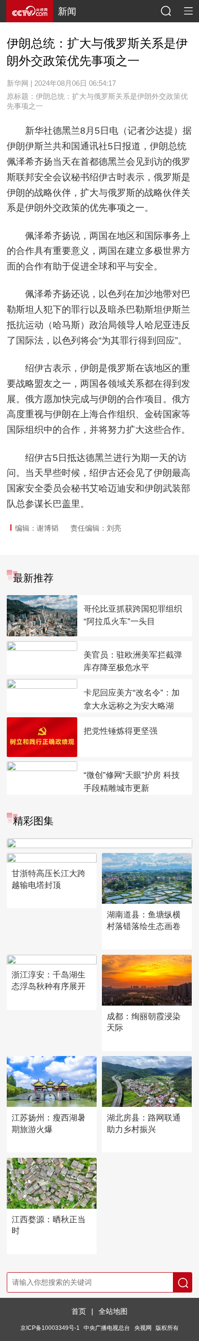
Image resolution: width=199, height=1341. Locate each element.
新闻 (67, 11)
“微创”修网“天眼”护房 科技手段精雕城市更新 (132, 782)
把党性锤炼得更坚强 (120, 731)
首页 (78, 1311)
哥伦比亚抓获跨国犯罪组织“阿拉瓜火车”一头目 (133, 615)
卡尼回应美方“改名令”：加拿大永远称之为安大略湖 (132, 699)
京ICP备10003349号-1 (50, 1328)
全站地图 (113, 1311)
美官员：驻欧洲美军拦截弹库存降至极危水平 (133, 661)
